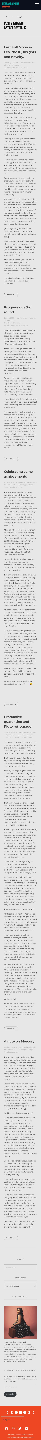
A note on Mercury (19, 1041)
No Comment (13, 65)
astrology (6, 6)
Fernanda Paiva (10, 4)
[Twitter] (20, 1428)
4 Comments (9, 320)
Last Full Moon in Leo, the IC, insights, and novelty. (20, 52)
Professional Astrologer (13, 487)
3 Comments (9, 1050)
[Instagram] (13, 1428)
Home (8, 17)
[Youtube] (27, 1428)
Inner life (24, 68)
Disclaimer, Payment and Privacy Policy (20, 1434)
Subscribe (10, 1394)
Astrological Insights (12, 323)
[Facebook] (6, 1428)
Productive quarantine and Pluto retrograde (17, 721)
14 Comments (9, 735)
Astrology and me (11, 68)
